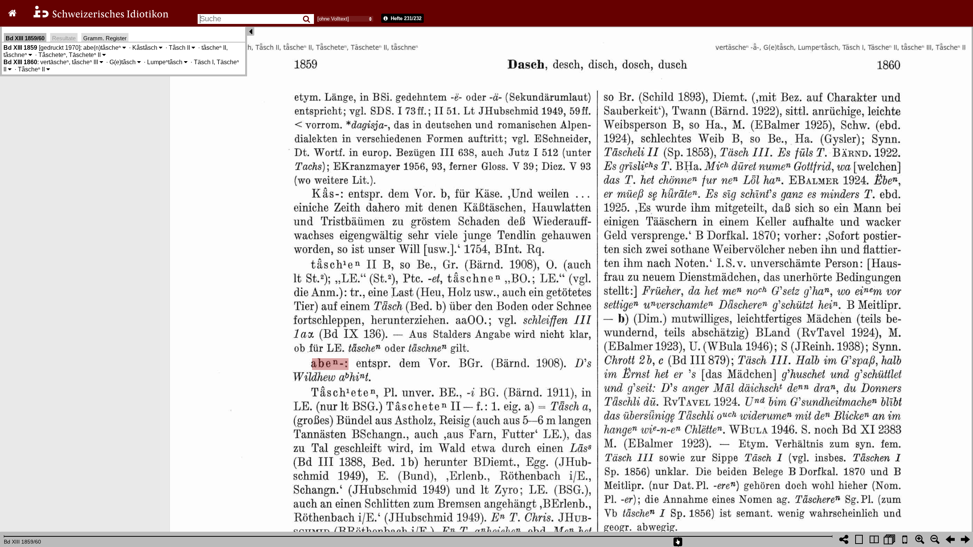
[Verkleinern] (935, 539)
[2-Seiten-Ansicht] (874, 539)
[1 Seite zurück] (950, 539)
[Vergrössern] (919, 539)
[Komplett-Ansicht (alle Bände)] (889, 539)
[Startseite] (95, 16)
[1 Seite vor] (965, 539)
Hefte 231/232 (405, 18)
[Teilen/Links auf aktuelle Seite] (843, 539)
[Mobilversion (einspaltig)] (904, 539)
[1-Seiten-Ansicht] (859, 539)
